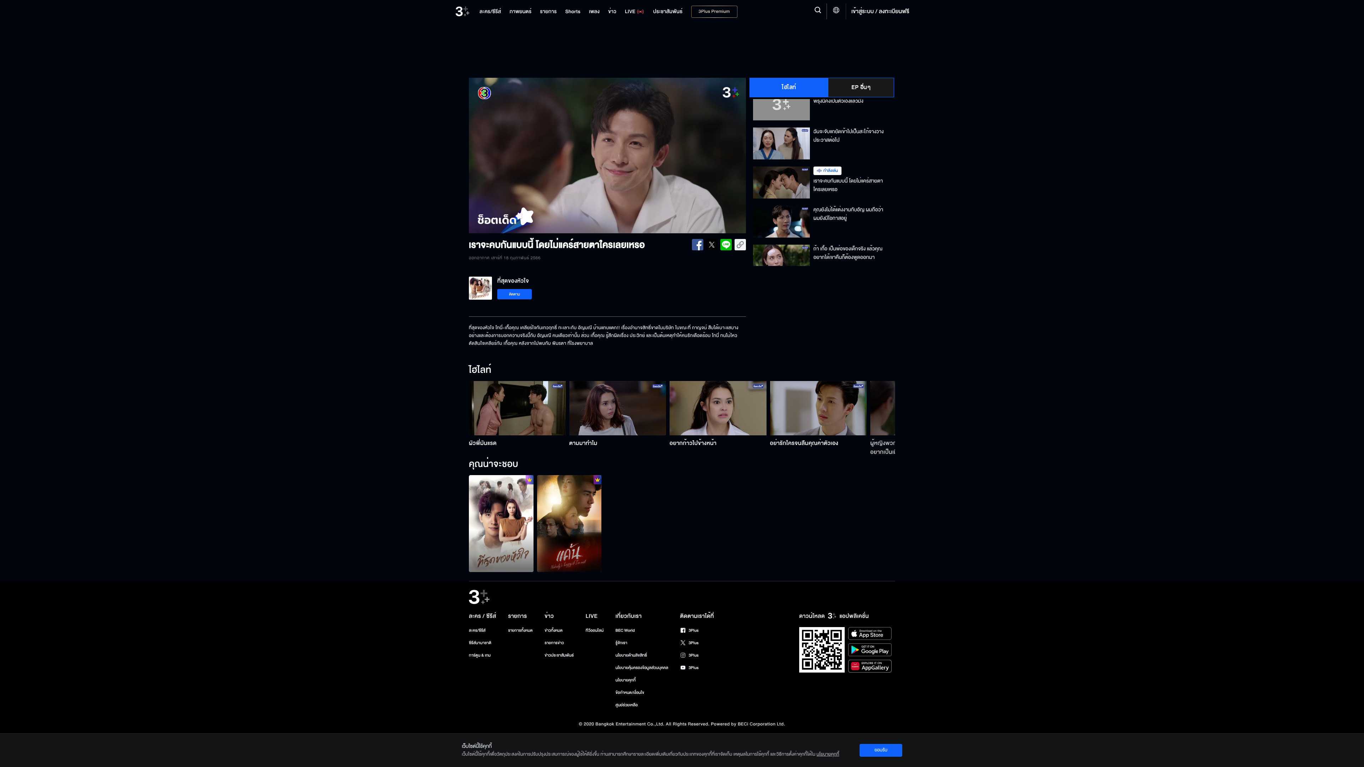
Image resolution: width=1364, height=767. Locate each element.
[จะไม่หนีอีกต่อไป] (569, 523)
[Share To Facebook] (697, 244)
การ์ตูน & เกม (480, 655)
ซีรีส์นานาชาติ (480, 643)
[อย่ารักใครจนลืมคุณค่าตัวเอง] (818, 408)
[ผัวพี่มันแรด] (517, 408)
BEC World (625, 630)
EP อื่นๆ (861, 87)
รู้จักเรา (621, 643)
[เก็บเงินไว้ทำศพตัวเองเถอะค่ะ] (501, 523)
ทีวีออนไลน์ (594, 630)
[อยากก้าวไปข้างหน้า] (718, 408)
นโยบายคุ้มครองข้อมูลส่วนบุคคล (642, 667)
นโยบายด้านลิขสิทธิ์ (631, 655)
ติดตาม (514, 294)
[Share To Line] (726, 244)
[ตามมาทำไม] (617, 408)
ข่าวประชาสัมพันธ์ (559, 655)
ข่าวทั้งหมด (554, 630)
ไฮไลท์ (789, 87)
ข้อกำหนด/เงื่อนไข (630, 692)
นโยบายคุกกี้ (626, 680)
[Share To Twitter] (712, 244)
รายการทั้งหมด (520, 630)
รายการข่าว (554, 643)
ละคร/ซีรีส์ (477, 630)
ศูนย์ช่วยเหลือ (627, 705)
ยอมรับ (881, 750)
